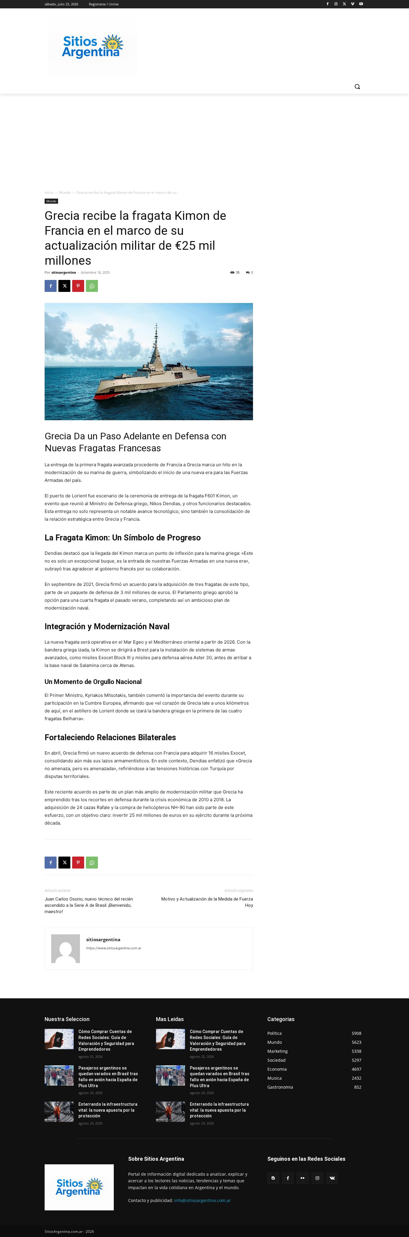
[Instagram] (336, 4)
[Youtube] (361, 4)
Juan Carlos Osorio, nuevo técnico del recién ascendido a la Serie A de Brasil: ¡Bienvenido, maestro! (89, 905)
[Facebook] (327, 4)
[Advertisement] (204, 138)
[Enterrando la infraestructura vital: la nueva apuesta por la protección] (59, 1112)
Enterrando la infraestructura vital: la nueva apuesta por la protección (107, 1110)
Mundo (65, 192)
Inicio (49, 192)
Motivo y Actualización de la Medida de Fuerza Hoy (207, 902)
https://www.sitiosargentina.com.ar (113, 948)
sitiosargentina (63, 272)
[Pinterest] (78, 286)
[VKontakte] (332, 1178)
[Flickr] (302, 1178)
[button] (357, 86)
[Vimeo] (352, 4)
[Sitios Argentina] (92, 47)
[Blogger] (273, 1178)
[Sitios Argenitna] (79, 1187)
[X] (344, 4)
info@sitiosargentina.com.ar (202, 1200)
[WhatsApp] (92, 286)
